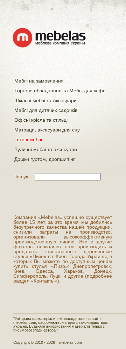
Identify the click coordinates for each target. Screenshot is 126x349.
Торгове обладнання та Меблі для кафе (60, 90)
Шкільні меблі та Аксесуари (45, 100)
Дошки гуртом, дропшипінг (44, 159)
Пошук (20, 176)
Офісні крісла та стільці (41, 120)
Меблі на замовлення (39, 81)
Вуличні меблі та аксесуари (45, 149)
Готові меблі (28, 139)
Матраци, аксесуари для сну (47, 130)
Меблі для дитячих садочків (45, 110)
